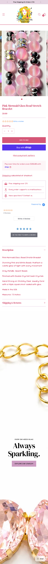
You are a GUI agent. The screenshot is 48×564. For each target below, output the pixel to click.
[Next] (40, 2)
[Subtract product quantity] (4, 131)
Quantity (6, 125)
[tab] (24, 218)
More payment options (24, 155)
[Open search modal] (39, 14)
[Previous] (7, 2)
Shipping (6, 175)
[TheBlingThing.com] (24, 14)
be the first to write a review (24, 235)
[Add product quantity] (12, 131)
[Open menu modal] (3, 14)
